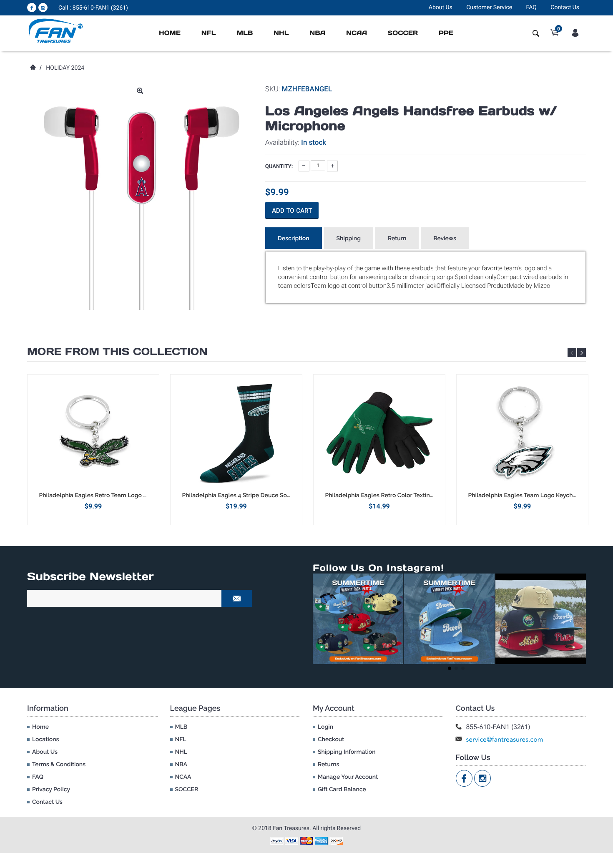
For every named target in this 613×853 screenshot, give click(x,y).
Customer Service (489, 7)
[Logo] (56, 30)
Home (170, 33)
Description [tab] (293, 238)
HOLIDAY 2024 (65, 68)
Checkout (331, 739)
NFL (208, 33)
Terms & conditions (58, 764)
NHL (281, 33)
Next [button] (581, 352)
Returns (328, 764)
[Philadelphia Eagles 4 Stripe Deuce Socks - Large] (236, 433)
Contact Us (564, 7)
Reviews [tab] (444, 238)
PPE (446, 33)
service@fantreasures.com (504, 739)
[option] (93, 449)
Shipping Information (347, 752)
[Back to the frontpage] (32, 68)
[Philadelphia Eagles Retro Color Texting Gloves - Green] (379, 433)
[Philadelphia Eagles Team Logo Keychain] (522, 433)
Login (325, 727)
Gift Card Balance (342, 789)
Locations (45, 739)
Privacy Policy (51, 789)
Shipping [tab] (349, 238)
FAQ (531, 7)
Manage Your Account (348, 777)
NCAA (356, 33)
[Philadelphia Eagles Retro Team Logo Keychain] (93, 433)
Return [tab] (397, 238)
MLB (244, 33)
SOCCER (403, 33)
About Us (440, 7)
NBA (317, 33)
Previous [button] (572, 352)
